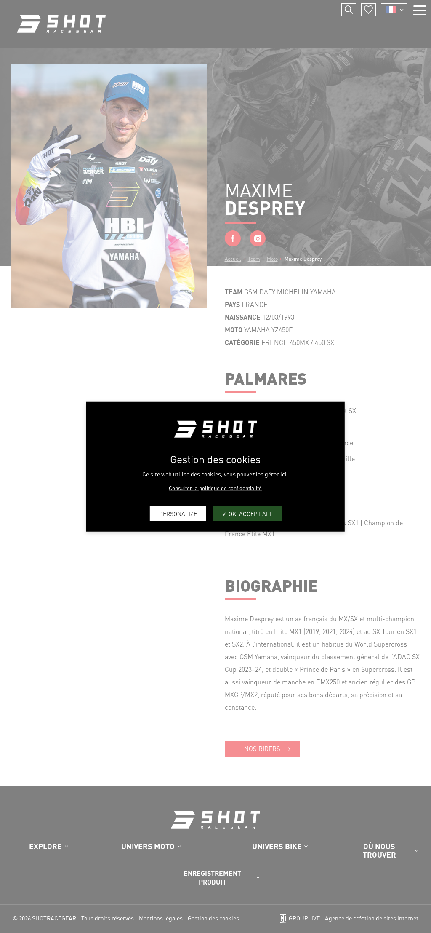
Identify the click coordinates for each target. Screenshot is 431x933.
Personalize (178, 513)
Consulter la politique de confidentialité (215, 487)
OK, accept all (250, 513)
